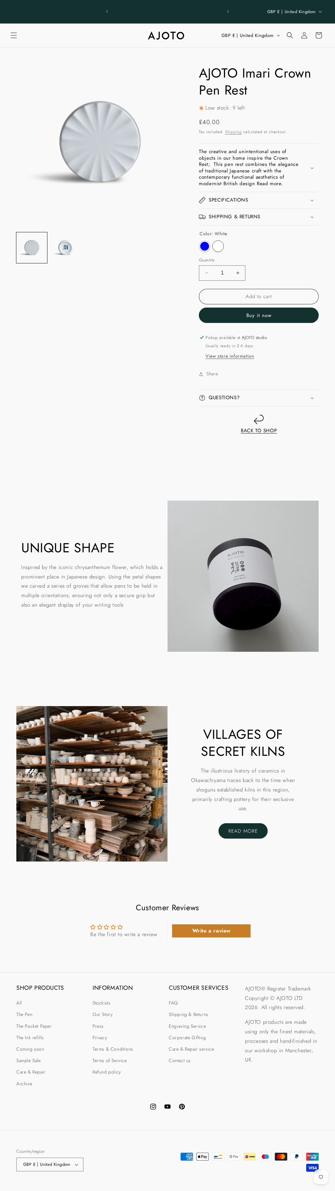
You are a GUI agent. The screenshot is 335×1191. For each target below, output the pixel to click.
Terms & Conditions (113, 1049)
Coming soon (30, 1049)
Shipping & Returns (188, 1014)
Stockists (101, 1003)
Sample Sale (28, 1060)
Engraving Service (187, 1026)
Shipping (233, 132)
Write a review (211, 930)
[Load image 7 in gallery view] (65, 247)
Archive (24, 1083)
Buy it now (259, 315)
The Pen (24, 1014)
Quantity (207, 260)
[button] (14, 35)
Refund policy (107, 1072)
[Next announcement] (228, 11)
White (218, 246)
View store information (229, 356)
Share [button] (212, 373)
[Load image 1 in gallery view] (31, 247)
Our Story (103, 1014)
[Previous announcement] (107, 11)
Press (98, 1026)
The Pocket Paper (34, 1026)
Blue (204, 246)
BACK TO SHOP (259, 430)
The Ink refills (30, 1037)
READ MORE (243, 831)
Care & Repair (30, 1072)
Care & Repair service (191, 1049)
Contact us (180, 1060)
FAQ (173, 1003)
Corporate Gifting (187, 1037)
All (19, 1003)
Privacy (100, 1037)
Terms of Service (110, 1060)
